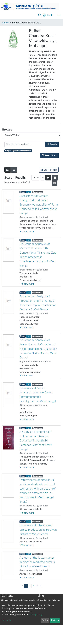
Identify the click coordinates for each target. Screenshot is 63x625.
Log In (50, 15)
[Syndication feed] (54, 183)
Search (53, 144)
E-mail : (6, 600)
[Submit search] (40, 15)
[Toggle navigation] (59, 15)
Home (5, 23)
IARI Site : (43, 600)
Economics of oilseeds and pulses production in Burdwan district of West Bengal (38, 530)
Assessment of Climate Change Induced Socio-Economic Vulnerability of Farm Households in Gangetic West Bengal (38, 204)
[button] (44, 15)
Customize (6, 620)
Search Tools (50, 170)
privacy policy (36, 615)
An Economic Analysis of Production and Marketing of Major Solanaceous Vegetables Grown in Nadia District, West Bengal (38, 349)
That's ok (55, 620)
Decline (44, 620)
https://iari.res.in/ (53, 600)
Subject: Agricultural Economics (18, 151)
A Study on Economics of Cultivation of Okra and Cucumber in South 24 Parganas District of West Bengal (35, 440)
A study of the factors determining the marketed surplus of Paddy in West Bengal (37, 562)
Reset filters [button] (50, 155)
